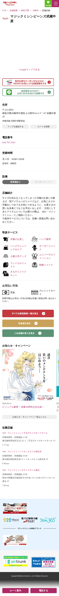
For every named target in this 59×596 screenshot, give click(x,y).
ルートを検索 (44, 127)
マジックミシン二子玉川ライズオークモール (27, 433)
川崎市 (36, 10)
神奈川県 (25, 10)
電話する (43, 590)
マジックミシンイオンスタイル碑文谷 (24, 451)
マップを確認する (15, 127)
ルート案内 (15, 590)
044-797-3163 (8, 142)
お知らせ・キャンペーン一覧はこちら (29, 417)
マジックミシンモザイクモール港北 (23, 470)
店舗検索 (14, 10)
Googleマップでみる (29, 69)
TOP (4, 10)
